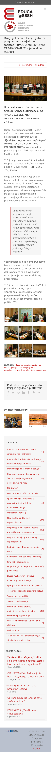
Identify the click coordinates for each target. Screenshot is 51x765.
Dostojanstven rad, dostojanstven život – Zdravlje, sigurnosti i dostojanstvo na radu (25, 478)
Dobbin (37, 748)
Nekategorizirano (16, 512)
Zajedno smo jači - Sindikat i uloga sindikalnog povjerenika (25, 637)
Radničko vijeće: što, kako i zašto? (24, 556)
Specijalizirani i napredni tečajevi (24, 585)
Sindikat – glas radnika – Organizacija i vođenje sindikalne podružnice (25, 566)
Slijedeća (39, 64)
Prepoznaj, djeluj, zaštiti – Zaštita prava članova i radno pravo (25, 529)
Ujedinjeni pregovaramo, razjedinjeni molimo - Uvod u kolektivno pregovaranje (25, 368)
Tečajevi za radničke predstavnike (25, 590)
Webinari (13, 630)
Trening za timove (17, 596)
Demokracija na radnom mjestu (23, 468)
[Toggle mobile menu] (45, 9)
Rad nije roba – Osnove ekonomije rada (25, 549)
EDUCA (12, 488)
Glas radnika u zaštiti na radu (22, 493)
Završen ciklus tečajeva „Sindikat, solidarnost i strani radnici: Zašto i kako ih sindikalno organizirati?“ (25, 661)
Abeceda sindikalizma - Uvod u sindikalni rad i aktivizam (25, 451)
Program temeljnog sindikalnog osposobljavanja (25, 539)
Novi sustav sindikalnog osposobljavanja (25, 520)
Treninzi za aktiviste (17, 601)
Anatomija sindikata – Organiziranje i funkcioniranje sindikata (25, 461)
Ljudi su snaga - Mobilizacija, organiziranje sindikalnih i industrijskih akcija (25, 503)
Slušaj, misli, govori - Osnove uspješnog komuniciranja (25, 578)
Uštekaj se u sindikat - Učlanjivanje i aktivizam (25, 622)
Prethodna (26, 64)
